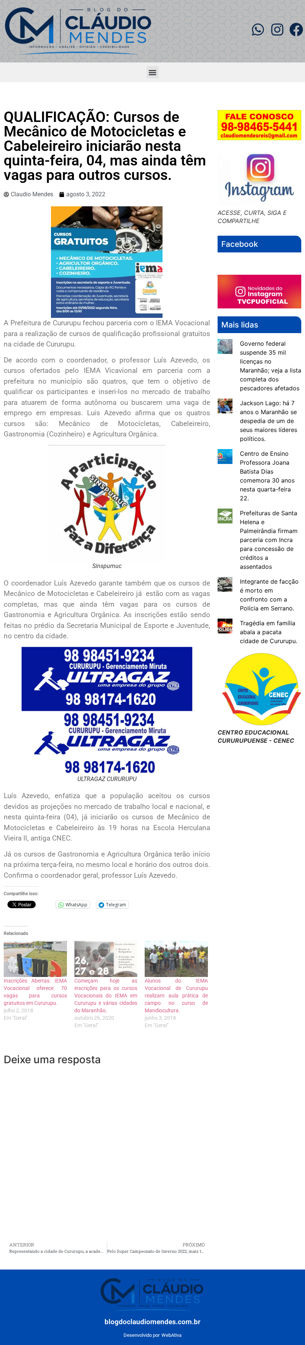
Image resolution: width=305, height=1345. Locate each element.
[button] (153, 72)
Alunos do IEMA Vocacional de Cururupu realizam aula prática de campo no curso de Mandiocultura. (176, 995)
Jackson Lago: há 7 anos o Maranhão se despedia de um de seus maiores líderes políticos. (268, 420)
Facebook (239, 244)
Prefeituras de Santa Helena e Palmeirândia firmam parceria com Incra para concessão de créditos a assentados (269, 539)
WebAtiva (171, 1335)
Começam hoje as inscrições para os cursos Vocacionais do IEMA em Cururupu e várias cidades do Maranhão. (106, 995)
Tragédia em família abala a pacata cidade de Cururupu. (268, 632)
